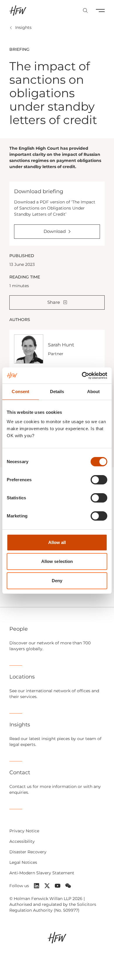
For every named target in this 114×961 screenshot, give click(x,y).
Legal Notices (23, 862)
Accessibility (22, 841)
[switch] (99, 479)
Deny (57, 580)
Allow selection (57, 561)
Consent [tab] (20, 391)
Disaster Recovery (27, 851)
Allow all (57, 542)
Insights (23, 27)
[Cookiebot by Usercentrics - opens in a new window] (82, 375)
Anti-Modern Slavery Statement (41, 872)
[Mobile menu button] (100, 10)
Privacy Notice (24, 830)
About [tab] (93, 391)
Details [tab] (57, 391)
